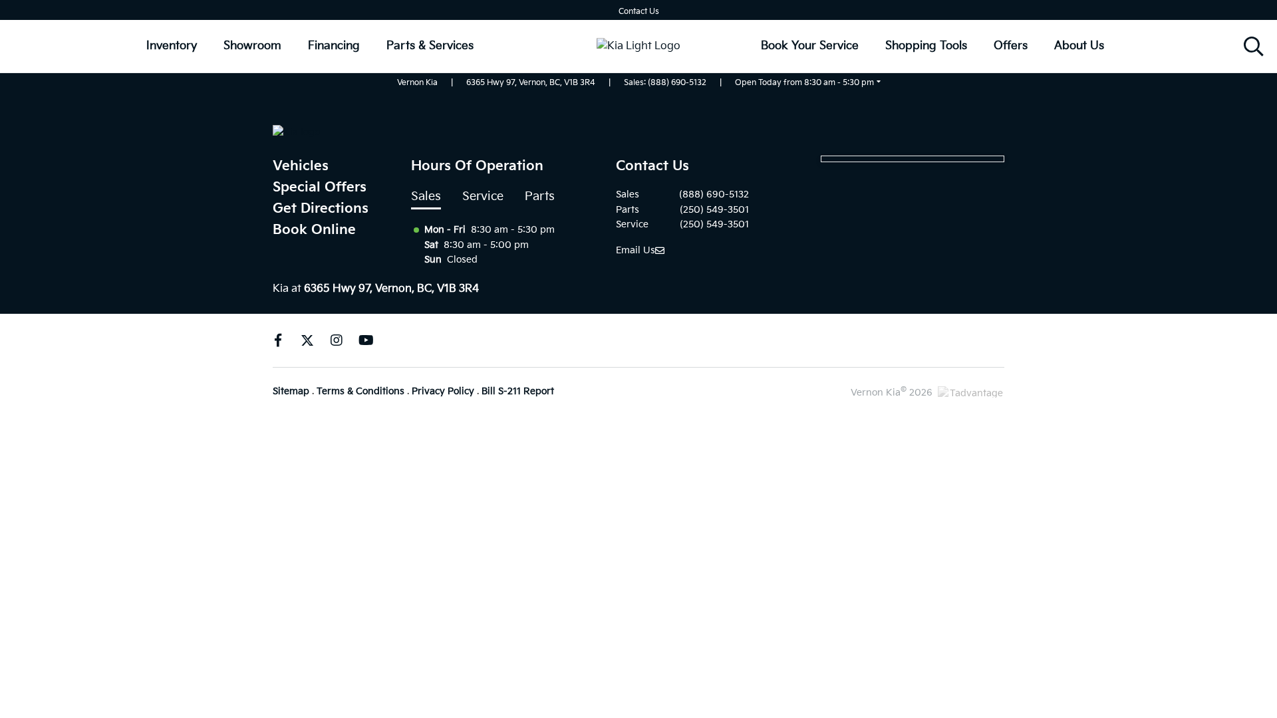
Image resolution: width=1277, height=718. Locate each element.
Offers (1011, 46)
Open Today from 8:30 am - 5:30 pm (804, 83)
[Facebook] (278, 340)
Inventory (171, 46)
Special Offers (319, 187)
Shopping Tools (926, 46)
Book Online (314, 230)
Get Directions (320, 209)
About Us (1079, 46)
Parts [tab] (540, 196)
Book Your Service (810, 46)
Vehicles (301, 166)
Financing (334, 46)
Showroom (252, 46)
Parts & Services (430, 46)
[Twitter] (307, 340)
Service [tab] (482, 196)
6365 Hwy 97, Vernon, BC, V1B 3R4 (530, 83)
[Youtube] (366, 340)
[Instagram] (337, 340)
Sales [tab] (426, 196)
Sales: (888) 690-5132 (665, 83)
